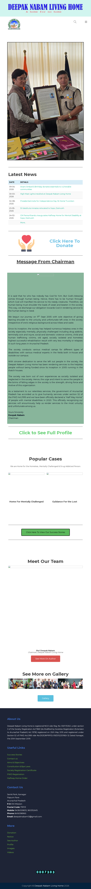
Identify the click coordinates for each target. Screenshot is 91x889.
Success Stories (14, 755)
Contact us (12, 759)
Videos (10, 852)
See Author (12, 840)
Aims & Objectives (15, 762)
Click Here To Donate (64, 243)
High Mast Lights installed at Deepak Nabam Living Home (45, 194)
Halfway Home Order (17, 778)
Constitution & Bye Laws (18, 766)
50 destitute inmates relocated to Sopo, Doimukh (42, 208)
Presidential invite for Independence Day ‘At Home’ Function (47, 201)
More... (23, 223)
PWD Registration (15, 774)
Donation (11, 833)
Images (11, 848)
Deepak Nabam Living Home (49, 886)
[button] (9, 101)
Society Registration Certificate (21, 770)
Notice (10, 837)
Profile (10, 844)
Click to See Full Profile (45, 432)
